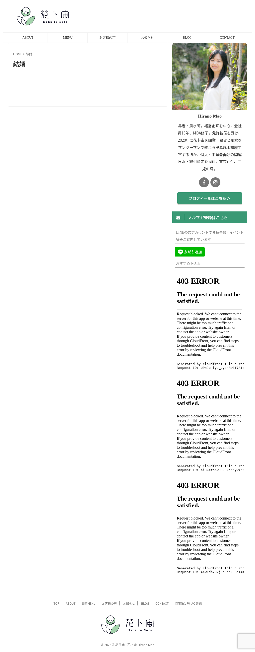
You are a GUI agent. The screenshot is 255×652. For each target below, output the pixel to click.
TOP (57, 603)
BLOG (187, 37)
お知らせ (147, 37)
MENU (67, 37)
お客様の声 (107, 37)
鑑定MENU (89, 603)
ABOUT (27, 37)
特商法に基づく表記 (188, 603)
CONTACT (227, 37)
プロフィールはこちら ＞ (210, 198)
